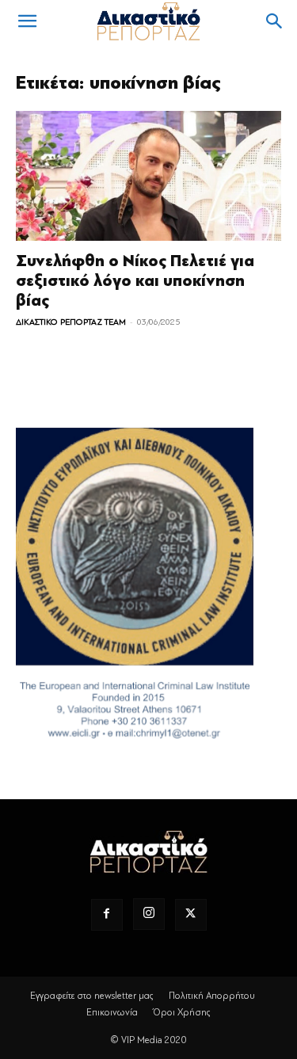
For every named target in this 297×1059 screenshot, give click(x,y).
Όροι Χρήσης (182, 1012)
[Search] (275, 21)
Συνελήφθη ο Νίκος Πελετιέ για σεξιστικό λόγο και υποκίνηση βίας (135, 280)
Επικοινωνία (112, 1012)
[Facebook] (107, 915)
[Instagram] (149, 914)
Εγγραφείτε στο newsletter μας (92, 995)
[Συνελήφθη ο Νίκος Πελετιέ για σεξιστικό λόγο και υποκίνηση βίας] (148, 176)
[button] (27, 21)
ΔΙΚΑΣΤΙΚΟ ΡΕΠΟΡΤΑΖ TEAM (71, 322)
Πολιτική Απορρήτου (212, 995)
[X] (191, 915)
